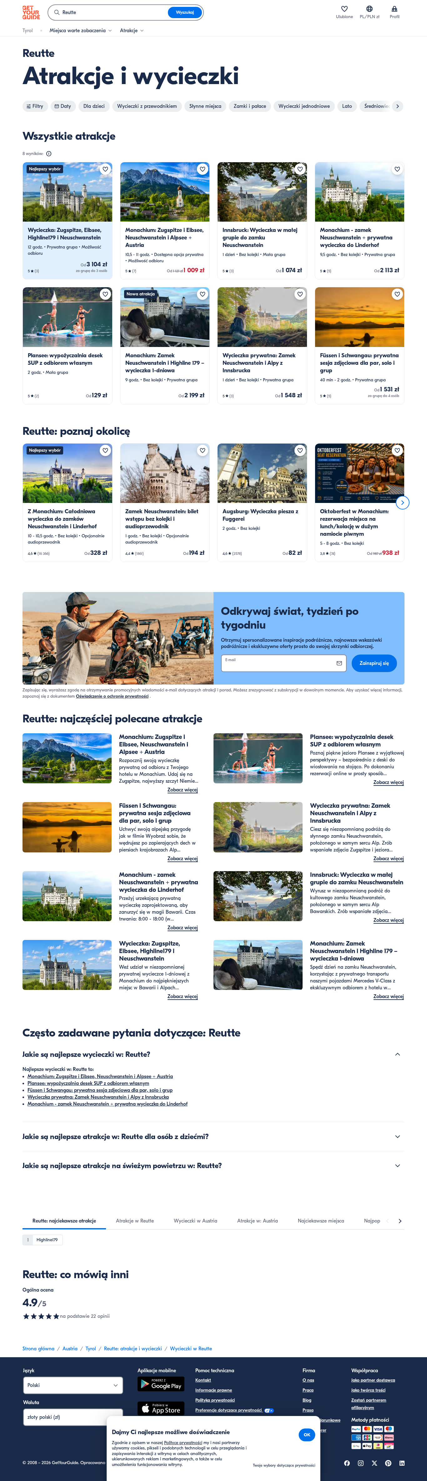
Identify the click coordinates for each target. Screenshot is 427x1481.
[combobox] (108, 12)
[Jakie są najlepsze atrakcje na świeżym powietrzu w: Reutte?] (397, 1165)
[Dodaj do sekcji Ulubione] (105, 169)
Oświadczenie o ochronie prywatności (112, 696)
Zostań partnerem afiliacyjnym (368, 1404)
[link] (68, 220)
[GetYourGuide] (31, 13)
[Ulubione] (344, 9)
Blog (307, 1400)
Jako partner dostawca (373, 1380)
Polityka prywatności (215, 1400)
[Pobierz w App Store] (161, 1409)
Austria (70, 1349)
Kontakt (203, 1380)
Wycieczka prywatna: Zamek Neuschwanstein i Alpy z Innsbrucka (98, 1097)
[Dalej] (402, 503)
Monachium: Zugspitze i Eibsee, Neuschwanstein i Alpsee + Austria (100, 1076)
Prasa (308, 1410)
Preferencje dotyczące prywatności (229, 1410)
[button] (68, 220)
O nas (308, 1380)
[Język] (369, 9)
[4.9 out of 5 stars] (41, 1316)
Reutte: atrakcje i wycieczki (133, 1349)
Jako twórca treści (368, 1390)
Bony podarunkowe (321, 1420)
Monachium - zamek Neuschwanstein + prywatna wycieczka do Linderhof (108, 1104)
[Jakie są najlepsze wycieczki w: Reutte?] (397, 1054)
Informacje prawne (213, 1390)
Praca (308, 1390)
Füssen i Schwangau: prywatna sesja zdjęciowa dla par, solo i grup (100, 1090)
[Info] (48, 153)
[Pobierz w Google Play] (161, 1385)
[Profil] (394, 9)
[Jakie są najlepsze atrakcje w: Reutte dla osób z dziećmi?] (397, 1136)
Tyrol (91, 1349)
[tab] (64, 1220)
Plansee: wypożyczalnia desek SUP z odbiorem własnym (88, 1083)
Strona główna (38, 1349)
